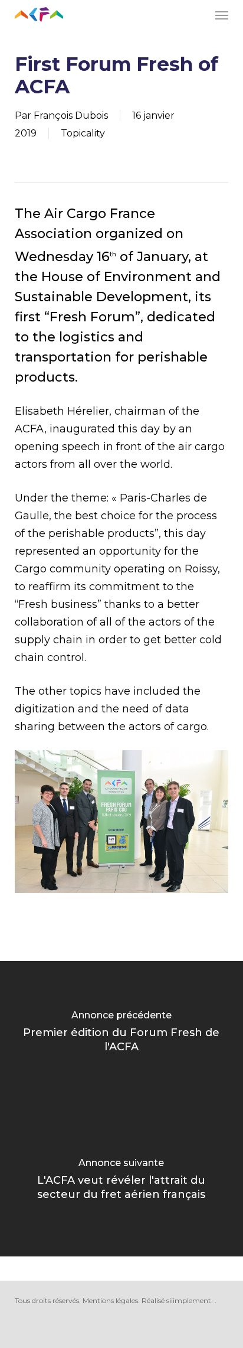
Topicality (83, 133)
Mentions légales (110, 1300)
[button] (221, 15)
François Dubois (71, 115)
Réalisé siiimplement (176, 1300)
